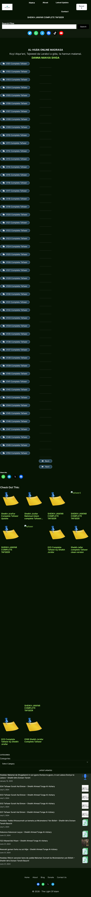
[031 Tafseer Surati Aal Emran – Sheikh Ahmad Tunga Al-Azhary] (85, 814)
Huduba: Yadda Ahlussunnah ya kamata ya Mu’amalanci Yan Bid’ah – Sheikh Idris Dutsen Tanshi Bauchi (37, 822)
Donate (81, 7)
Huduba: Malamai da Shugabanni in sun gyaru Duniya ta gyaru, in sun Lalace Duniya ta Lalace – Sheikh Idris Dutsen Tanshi (37, 776)
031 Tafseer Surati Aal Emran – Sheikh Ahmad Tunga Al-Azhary (27, 812)
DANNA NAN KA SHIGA (45, 57)
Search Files (8, 23)
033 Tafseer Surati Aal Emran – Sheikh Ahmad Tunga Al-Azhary (27, 795)
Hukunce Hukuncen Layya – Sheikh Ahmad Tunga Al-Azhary (26, 832)
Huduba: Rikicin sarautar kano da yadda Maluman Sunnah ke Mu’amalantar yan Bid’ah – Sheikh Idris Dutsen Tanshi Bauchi (37, 859)
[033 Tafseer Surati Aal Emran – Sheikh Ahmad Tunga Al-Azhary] (85, 797)
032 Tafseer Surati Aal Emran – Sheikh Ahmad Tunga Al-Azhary (27, 803)
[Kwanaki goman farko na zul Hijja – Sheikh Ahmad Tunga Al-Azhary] (85, 851)
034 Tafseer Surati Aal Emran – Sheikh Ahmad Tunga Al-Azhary (27, 786)
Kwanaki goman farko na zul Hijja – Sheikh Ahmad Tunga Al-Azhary (28, 849)
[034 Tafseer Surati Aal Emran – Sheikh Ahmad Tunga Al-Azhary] (85, 788)
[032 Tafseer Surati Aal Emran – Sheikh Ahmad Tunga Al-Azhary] (85, 806)
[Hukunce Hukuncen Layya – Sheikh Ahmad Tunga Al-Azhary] (85, 834)
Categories (5, 758)
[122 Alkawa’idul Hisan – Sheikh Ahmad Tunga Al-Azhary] (85, 843)
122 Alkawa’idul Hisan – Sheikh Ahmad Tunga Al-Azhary (24, 841)
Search (83, 27)
